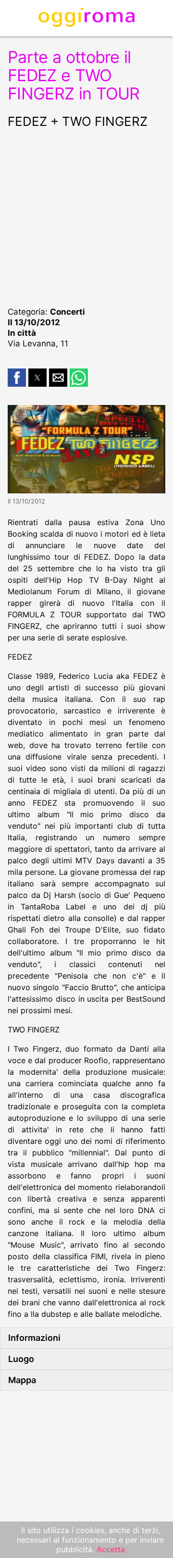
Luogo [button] (21, 1359)
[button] (17, 377)
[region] (86, 216)
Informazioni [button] (34, 1338)
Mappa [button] (22, 1380)
